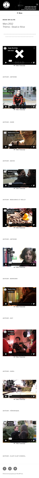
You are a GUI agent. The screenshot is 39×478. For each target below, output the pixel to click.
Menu (20, 13)
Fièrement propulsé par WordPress (13, 473)
